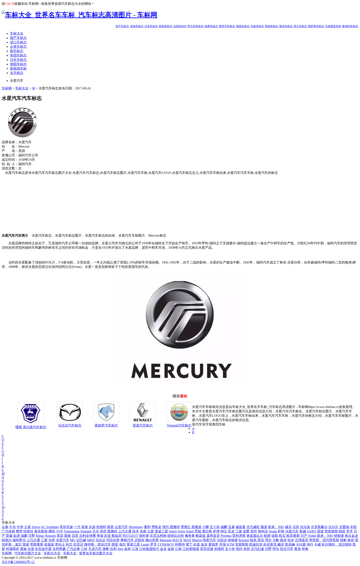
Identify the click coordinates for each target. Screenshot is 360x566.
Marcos (197, 540)
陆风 (253, 540)
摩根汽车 (127, 540)
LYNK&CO (166, 544)
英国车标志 (271, 26)
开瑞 (222, 544)
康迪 (23, 549)
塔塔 (103, 531)
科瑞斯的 (12, 549)
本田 (246, 549)
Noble (312, 535)
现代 (165, 527)
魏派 (264, 527)
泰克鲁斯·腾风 (44, 531)
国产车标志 (122, 26)
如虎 (16, 535)
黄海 (297, 549)
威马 (288, 527)
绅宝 (223, 531)
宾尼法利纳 (158, 535)
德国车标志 (243, 26)
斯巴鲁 (207, 531)
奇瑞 (100, 535)
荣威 (9, 535)
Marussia (165, 540)
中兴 (12, 527)
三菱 (238, 531)
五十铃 (215, 527)
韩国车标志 (165, 26)
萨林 (281, 531)
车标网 (7, 88)
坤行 (310, 544)
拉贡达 (78, 544)
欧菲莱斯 (293, 535)
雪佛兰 (186, 527)
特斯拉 (28, 531)
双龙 (231, 531)
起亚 (107, 535)
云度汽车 (121, 527)
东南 (143, 531)
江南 (178, 549)
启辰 (295, 527)
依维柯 (101, 527)
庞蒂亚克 (213, 535)
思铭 (198, 531)
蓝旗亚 (49, 544)
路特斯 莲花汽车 (97, 544)
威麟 (224, 527)
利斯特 (180, 544)
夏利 (147, 527)
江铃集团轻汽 (149, 549)
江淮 (135, 549)
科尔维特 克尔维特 (337, 544)
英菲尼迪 (66, 527)
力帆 (275, 540)
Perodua (226, 535)
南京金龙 (351, 535)
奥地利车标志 (350, 26)
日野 (31, 535)
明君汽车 (209, 540)
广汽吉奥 (73, 549)
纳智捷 (339, 535)
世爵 (246, 531)
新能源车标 (18, 68)
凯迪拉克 (255, 544)
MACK (177, 540)
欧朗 (267, 535)
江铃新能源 (190, 549)
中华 (20, 527)
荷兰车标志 (300, 26)
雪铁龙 (156, 527)
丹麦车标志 (257, 26)
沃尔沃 (333, 527)
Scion (181, 531)
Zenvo (36, 527)
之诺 (27, 527)
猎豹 (343, 540)
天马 (95, 531)
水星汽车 (292, 531)
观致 (67, 535)
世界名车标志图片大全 (95, 553)
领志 (122, 544)
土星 (150, 531)
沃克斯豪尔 (319, 527)
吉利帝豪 (59, 549)
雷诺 (320, 531)
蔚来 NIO (276, 527)
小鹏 (205, 527)
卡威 (317, 544)
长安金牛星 (43, 549)
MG (72, 540)
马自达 (100, 540)
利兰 (69, 544)
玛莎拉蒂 (113, 540)
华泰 (305, 549)
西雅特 (175, 527)
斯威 (302, 531)
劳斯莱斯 (331, 531)
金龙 (204, 544)
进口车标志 (18, 42)
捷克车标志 (286, 26)
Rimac (40, 535)
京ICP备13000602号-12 (18, 562)
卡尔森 (301, 544)
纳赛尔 (7, 540)
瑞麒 (24, 535)
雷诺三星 (161, 531)
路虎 (283, 540)
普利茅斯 (239, 535)
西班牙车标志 (227, 26)
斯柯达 (263, 531)
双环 (253, 531)
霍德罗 (213, 544)
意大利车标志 (196, 26)
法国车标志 (180, 26)
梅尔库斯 (152, 540)
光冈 (51, 540)
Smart (190, 531)
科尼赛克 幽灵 (273, 544)
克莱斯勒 (241, 544)
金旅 (171, 549)
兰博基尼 (301, 540)
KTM (230, 544)
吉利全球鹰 (87, 535)
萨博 (216, 531)
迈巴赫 (81, 540)
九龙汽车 (95, 549)
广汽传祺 (8, 531)
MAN (187, 540)
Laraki (145, 544)
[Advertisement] (127, 204)
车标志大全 (52, 553)
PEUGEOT (130, 535)
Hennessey (136, 527)
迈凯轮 (140, 540)
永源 (92, 527)
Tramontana (71, 531)
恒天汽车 (286, 549)
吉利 (113, 549)
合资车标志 (18, 46)
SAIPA (311, 531)
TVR (59, 531)
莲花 (60, 535)
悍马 (275, 549)
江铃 (84, 549)
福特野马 (19, 540)
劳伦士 (60, 544)
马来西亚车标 (333, 26)
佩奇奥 (190, 535)
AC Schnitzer (50, 527)
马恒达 (222, 540)
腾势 (19, 531)
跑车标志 (16, 51)
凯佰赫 (290, 544)
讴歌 (274, 535)
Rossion (50, 535)
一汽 (77, 527)
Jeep (120, 549)
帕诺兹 (201, 535)
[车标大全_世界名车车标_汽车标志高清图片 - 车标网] (79, 15)
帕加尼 (117, 535)
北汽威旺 (253, 527)
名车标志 (16, 73)
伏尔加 (305, 527)
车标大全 (16, 33)
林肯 (351, 540)
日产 (304, 535)
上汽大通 (124, 531)
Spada (273, 531)
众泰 (5, 527)
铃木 (135, 531)
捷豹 (105, 549)
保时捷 (144, 535)
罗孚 (349, 531)
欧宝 (282, 535)
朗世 (342, 531)
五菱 (231, 527)
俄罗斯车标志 (316, 26)
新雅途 (196, 527)
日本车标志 (151, 26)
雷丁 (189, 544)
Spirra (173, 531)
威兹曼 (241, 527)
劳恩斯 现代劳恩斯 (324, 540)
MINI (91, 540)
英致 (84, 527)
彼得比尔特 (175, 535)
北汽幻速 (257, 549)
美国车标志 (137, 26)
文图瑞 (344, 527)
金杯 (127, 549)
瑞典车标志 (211, 26)
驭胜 (110, 527)
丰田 (353, 527)
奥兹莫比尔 (254, 535)
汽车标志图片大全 (27, 553)
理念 (268, 540)
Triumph (85, 531)
